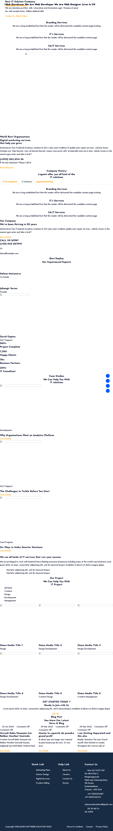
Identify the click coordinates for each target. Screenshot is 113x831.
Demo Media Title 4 (11, 693)
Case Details (5, 438)
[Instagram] (108, 386)
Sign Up (55, 713)
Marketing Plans (43, 770)
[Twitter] (108, 381)
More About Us (6, 167)
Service (95, 5)
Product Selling (42, 783)
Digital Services (43, 778)
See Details (5, 750)
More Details (5, 237)
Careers (66, 774)
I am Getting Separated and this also (94, 734)
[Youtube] (108, 391)
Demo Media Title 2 (50, 645)
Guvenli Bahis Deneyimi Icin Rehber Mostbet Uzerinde (16, 734)
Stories (66, 783)
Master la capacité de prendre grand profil (56, 734)
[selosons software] (15, 5)
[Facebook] (108, 376)
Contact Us (105, 5)
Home (80, 5)
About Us (87, 5)
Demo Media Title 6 (89, 693)
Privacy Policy (102, 826)
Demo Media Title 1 (11, 645)
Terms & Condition (75, 826)
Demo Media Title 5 (50, 693)
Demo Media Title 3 (89, 645)
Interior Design (42, 774)
